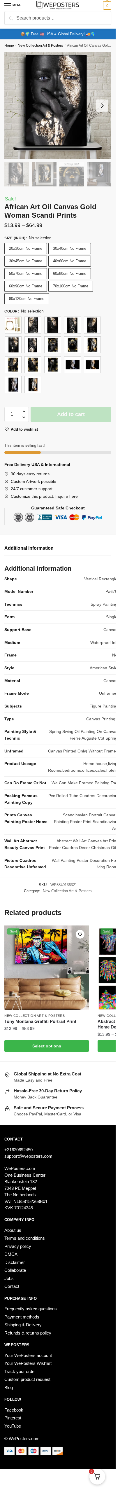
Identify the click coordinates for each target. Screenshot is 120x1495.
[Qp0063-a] (92, 364)
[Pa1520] (13, 345)
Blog (8, 1387)
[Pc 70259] (52, 345)
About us (12, 1230)
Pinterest (12, 1417)
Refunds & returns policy (27, 1332)
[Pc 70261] (92, 345)
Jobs (9, 1278)
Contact (11, 1286)
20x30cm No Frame (25, 248)
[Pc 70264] (52, 364)
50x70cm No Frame (25, 273)
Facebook (13, 1409)
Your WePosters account (28, 1355)
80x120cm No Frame (26, 298)
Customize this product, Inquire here (44, 496)
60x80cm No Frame (69, 273)
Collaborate (15, 1270)
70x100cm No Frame (70, 286)
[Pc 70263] (33, 364)
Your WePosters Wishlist (28, 1363)
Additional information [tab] (29, 548)
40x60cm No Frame (69, 261)
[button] (24, 411)
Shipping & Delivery (23, 1324)
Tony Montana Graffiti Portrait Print (40, 1021)
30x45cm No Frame (25, 261)
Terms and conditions (24, 1238)
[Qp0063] (72, 364)
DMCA (10, 1254)
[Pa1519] (92, 325)
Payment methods (21, 1316)
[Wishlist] (80, 934)
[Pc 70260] (72, 345)
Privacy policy (17, 1246)
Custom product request (27, 1379)
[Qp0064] (13, 384)
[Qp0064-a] (33, 384)
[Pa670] (33, 345)
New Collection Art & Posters (40, 45)
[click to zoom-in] (57, 105)
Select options (46, 1046)
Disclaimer (14, 1262)
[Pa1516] (33, 325)
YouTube (12, 1426)
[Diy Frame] (13, 325)
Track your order (20, 1371)
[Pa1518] (72, 325)
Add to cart (71, 414)
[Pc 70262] (13, 364)
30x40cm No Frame (69, 248)
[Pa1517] (52, 325)
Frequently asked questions (30, 1308)
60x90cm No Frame (25, 286)
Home (9, 45)
